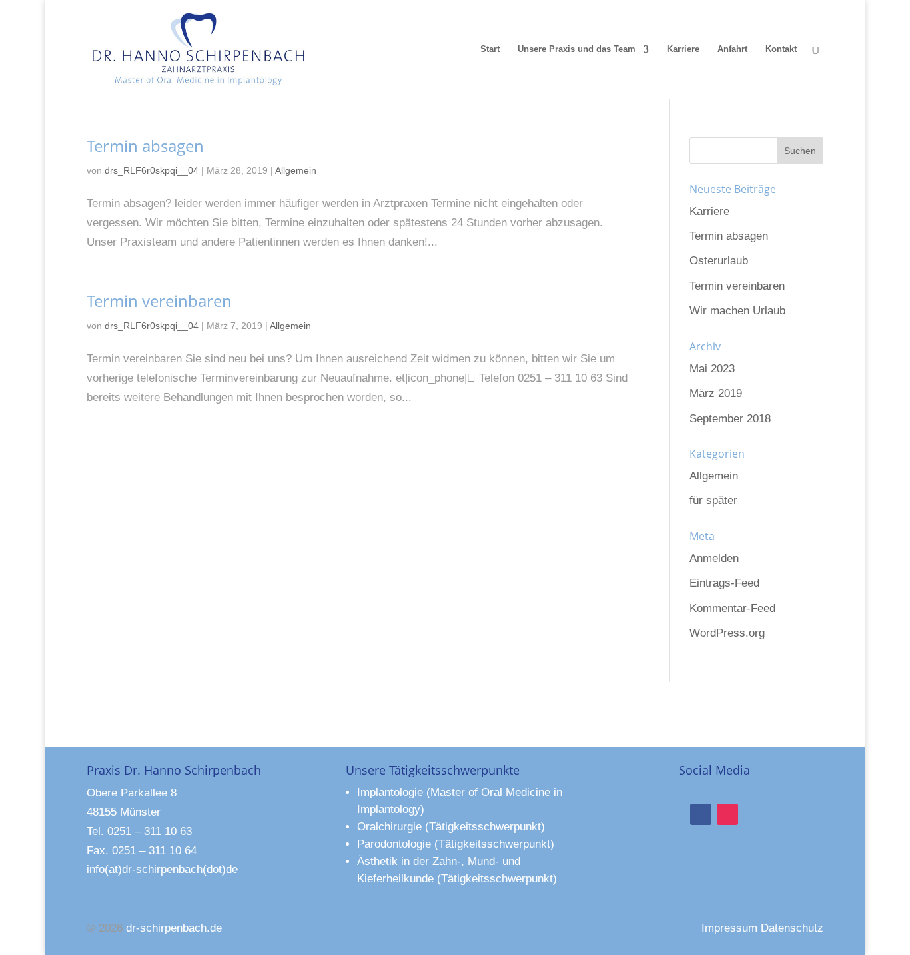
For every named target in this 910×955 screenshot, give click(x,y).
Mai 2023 (712, 368)
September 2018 (730, 418)
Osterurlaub (718, 260)
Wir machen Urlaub (737, 310)
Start (490, 49)
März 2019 (715, 393)
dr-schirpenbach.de (174, 928)
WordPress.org (727, 633)
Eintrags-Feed (724, 583)
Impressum (729, 928)
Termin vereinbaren (159, 301)
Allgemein (295, 170)
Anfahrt (732, 49)
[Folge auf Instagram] (727, 814)
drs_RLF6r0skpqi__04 (152, 170)
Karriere (683, 49)
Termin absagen (145, 146)
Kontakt (781, 49)
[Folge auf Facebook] (700, 814)
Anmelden (714, 558)
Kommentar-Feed (732, 608)
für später (713, 500)
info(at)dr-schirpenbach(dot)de (162, 869)
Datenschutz (792, 928)
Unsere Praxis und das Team (577, 49)
